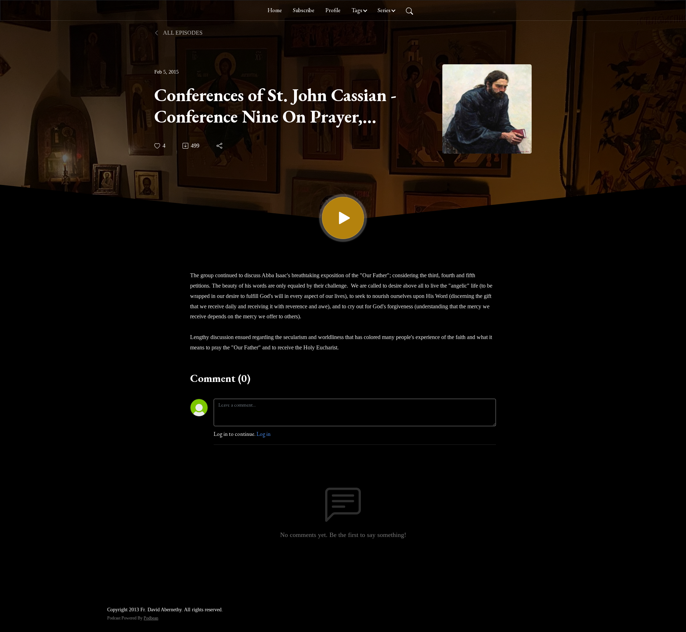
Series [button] (384, 10)
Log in (263, 434)
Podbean (151, 618)
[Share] (220, 145)
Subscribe (303, 10)
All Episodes (182, 33)
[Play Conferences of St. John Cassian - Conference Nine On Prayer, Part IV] (343, 218)
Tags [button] (357, 10)
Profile (332, 10)
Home (275, 10)
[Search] (409, 10)
